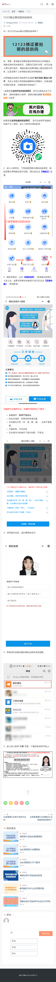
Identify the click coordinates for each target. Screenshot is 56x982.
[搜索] (41, 4)
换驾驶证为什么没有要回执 (32, 888)
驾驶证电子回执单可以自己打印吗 (35, 901)
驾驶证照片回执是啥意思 (31, 875)
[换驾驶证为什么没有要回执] (10, 888)
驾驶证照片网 (6, 4)
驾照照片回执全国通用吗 (31, 837)
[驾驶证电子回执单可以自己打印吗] (10, 901)
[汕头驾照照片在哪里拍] (10, 849)
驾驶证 (40, 23)
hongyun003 (12, 23)
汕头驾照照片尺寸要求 (30, 863)
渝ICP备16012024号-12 (28, 975)
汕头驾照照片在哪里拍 (30, 850)
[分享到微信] (5, 803)
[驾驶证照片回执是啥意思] (10, 875)
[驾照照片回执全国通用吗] (10, 837)
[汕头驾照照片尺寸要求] (10, 862)
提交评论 (46, 934)
